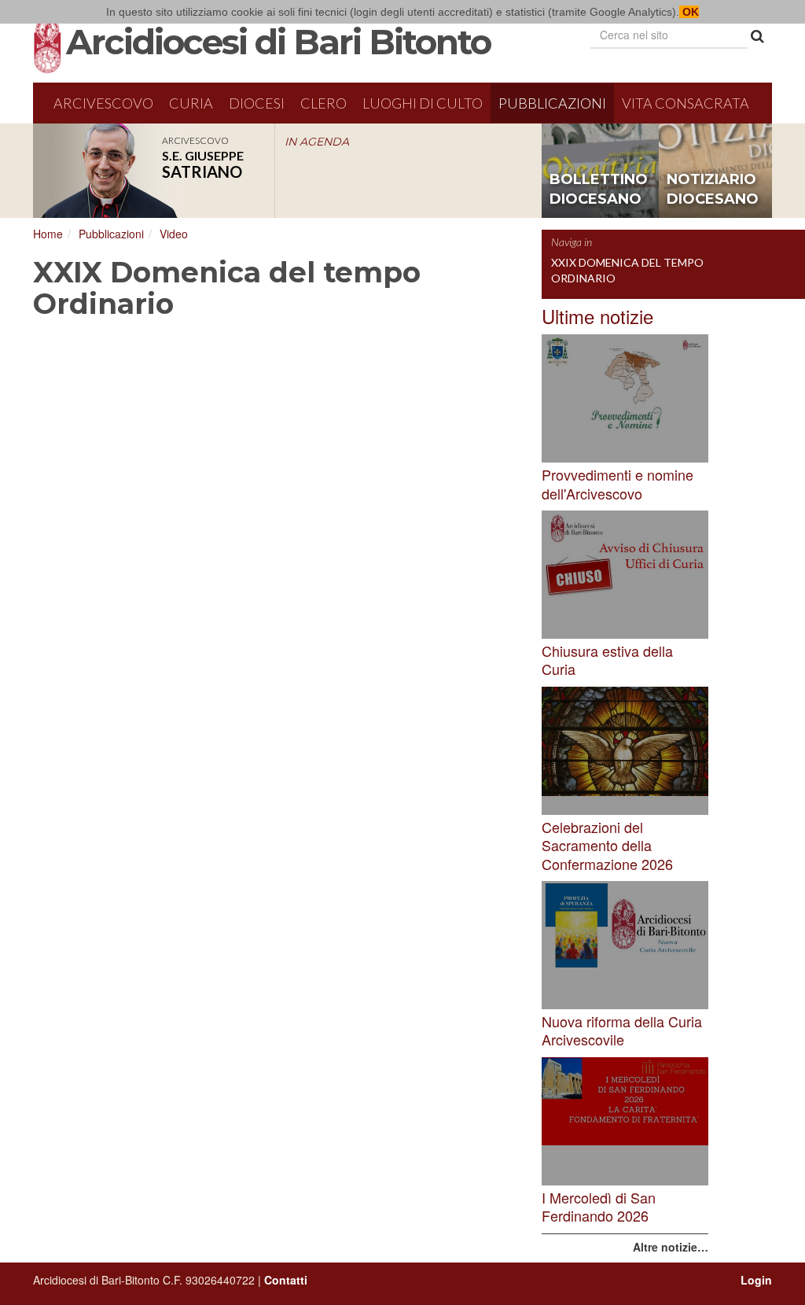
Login (756, 1280)
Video (174, 233)
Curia (191, 103)
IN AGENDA (317, 142)
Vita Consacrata (685, 103)
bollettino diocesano (599, 189)
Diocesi (257, 103)
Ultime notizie (597, 316)
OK (689, 12)
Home (48, 233)
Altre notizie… (670, 1247)
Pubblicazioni (552, 103)
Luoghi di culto (422, 103)
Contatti (285, 1280)
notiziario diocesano (713, 189)
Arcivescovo (103, 103)
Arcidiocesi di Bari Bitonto (278, 41)
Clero (323, 103)
